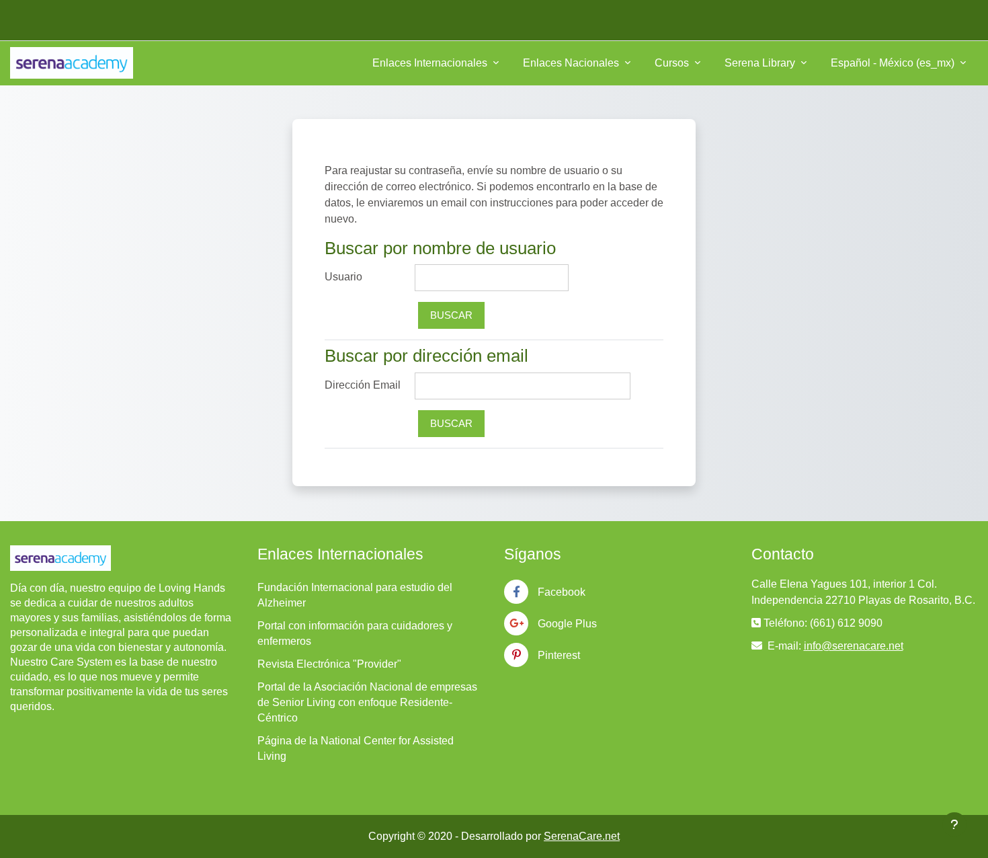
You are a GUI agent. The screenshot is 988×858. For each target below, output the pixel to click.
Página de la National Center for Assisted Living (355, 748)
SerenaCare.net (582, 836)
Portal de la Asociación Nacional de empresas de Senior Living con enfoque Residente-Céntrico (367, 702)
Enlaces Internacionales (431, 63)
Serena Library (761, 63)
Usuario (343, 276)
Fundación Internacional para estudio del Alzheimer (354, 595)
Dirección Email (363, 385)
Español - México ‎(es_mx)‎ (894, 63)
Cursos (673, 63)
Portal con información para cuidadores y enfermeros (354, 633)
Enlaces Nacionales (572, 63)
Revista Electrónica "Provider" (329, 664)
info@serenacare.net (853, 646)
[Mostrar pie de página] (954, 824)
